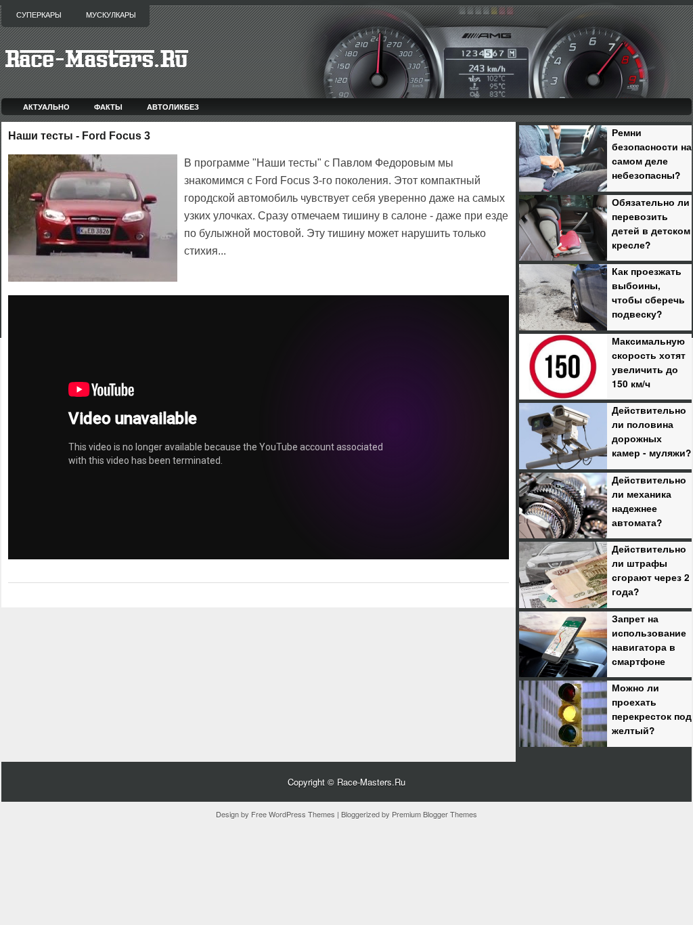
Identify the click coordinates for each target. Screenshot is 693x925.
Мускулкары (111, 15)
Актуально (46, 107)
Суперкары (39, 15)
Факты (108, 107)
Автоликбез (173, 107)
